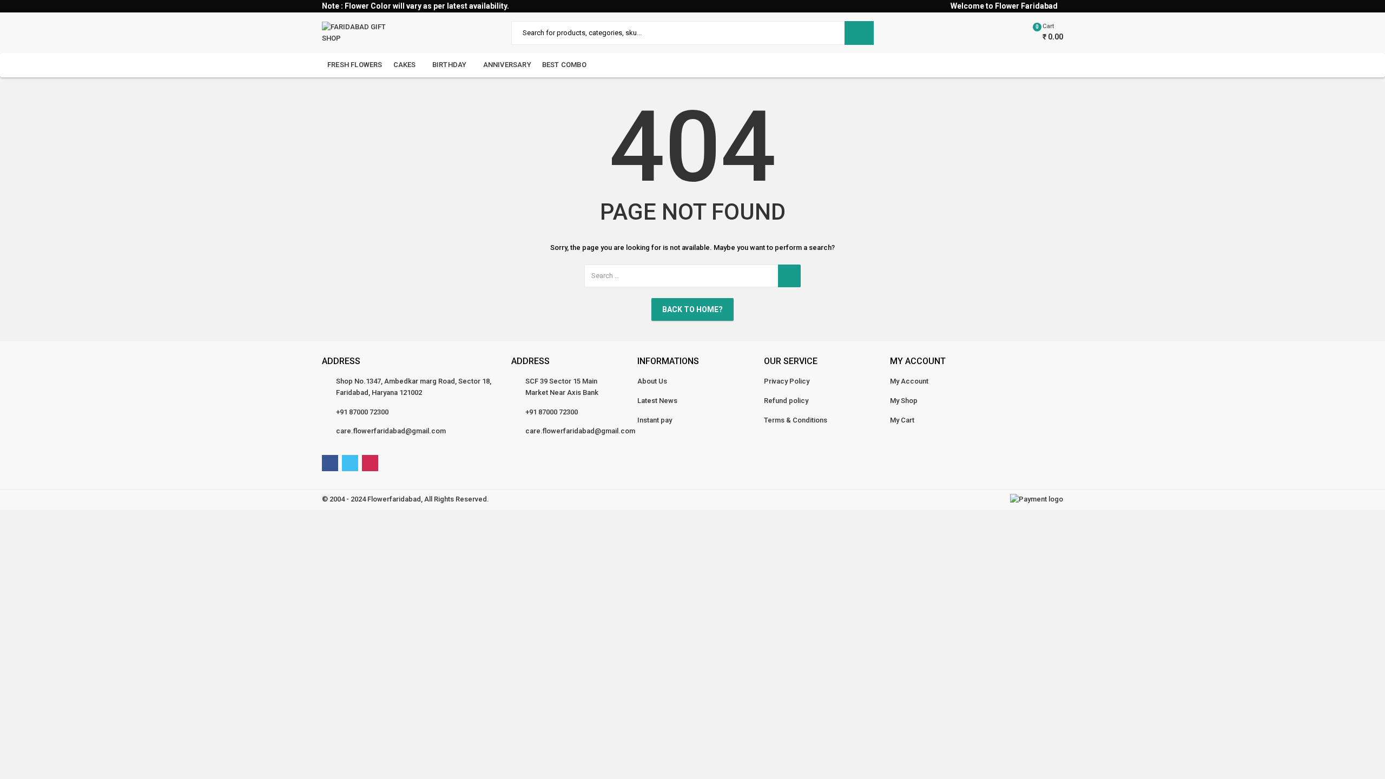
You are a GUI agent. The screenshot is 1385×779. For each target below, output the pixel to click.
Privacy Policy (786, 381)
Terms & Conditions (795, 420)
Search (859, 33)
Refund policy (786, 401)
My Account (909, 381)
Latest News (657, 401)
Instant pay (654, 420)
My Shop (904, 401)
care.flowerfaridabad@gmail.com (391, 431)
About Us (652, 381)
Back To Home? (692, 309)
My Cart (902, 420)
